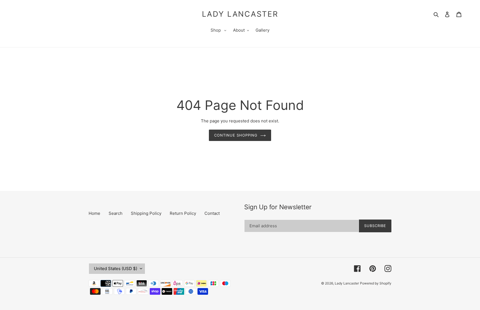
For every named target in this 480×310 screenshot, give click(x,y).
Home (94, 213)
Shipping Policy (146, 213)
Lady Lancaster (240, 14)
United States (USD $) (115, 268)
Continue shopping (236, 135)
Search (115, 213)
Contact (212, 213)
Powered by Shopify (375, 283)
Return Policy (183, 213)
